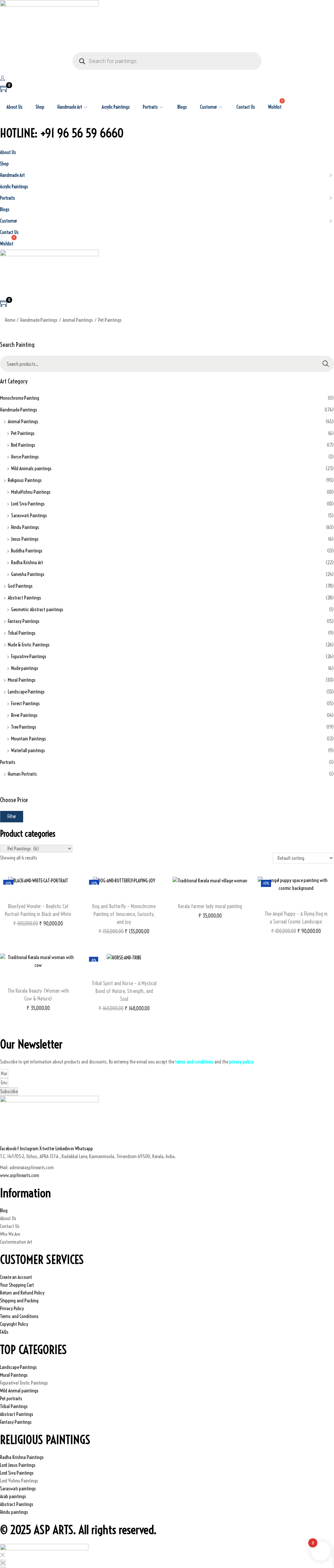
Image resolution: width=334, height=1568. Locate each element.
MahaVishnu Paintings (31, 492)
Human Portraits (22, 774)
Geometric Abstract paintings (37, 609)
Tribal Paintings (22, 633)
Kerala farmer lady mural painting (210, 906)
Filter (12, 816)
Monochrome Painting (19, 398)
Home (10, 320)
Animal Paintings (78, 320)
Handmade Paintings (38, 320)
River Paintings (24, 715)
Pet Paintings (23, 433)
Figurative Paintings (28, 656)
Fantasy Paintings (23, 621)
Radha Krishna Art (27, 562)
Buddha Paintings (26, 551)
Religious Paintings (25, 480)
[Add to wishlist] (38, 896)
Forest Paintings (25, 703)
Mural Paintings (22, 680)
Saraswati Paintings (29, 515)
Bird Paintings (23, 445)
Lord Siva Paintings (28, 504)
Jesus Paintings (24, 539)
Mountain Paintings (28, 739)
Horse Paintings (25, 457)
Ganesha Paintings (27, 574)
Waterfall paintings (28, 750)
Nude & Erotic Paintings (29, 645)
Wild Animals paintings (31, 468)
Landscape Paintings (26, 692)
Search (326, 364)
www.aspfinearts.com (19, 1175)
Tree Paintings (23, 727)
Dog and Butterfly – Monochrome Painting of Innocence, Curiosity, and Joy (124, 914)
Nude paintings (24, 668)
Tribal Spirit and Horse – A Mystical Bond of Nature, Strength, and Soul (124, 991)
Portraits (7, 762)
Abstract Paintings (24, 598)
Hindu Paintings (25, 527)
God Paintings (20, 586)
